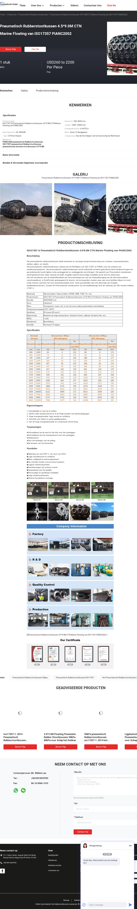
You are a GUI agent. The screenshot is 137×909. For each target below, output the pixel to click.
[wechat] (23, 790)
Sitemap (66, 900)
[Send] (130, 905)
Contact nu (82, 832)
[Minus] (130, 845)
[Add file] (84, 905)
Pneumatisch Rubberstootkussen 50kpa (30, 677)
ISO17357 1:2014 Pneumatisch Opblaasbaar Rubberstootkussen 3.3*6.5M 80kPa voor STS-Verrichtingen (60, 740)
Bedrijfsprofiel (53, 855)
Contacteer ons (53, 870)
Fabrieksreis (52, 860)
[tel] (30, 790)
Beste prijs (11, 49)
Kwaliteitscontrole (54, 865)
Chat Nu (35, 49)
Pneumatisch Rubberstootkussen (33, 15)
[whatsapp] (15, 790)
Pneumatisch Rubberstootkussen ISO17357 (75, 677)
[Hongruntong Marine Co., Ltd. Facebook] (2, 871)
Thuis (2, 15)
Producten (12, 15)
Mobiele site (78, 900)
